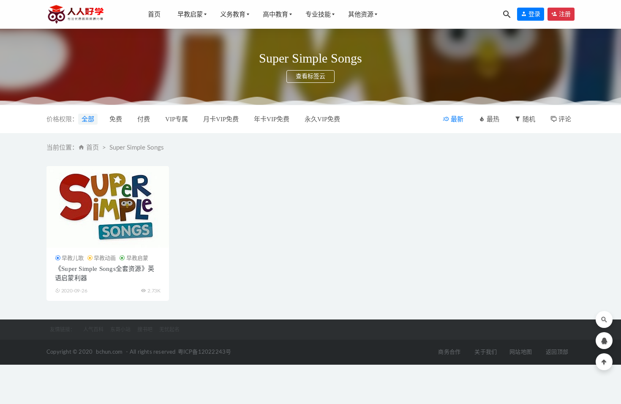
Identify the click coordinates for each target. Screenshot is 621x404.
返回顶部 (557, 352)
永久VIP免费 (322, 119)
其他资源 (360, 14)
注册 (564, 14)
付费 (143, 119)
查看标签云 (310, 76)
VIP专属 (176, 119)
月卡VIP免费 (221, 119)
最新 (456, 119)
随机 (528, 119)
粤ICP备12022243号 (205, 352)
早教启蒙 (190, 14)
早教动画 (105, 258)
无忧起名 (169, 330)
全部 (88, 119)
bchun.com (109, 352)
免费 (115, 119)
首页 (154, 14)
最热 (492, 119)
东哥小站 (120, 330)
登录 (533, 14)
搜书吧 (145, 330)
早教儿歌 (73, 258)
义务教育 (232, 14)
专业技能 (318, 14)
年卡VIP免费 (271, 119)
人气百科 (93, 330)
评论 (564, 119)
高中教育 (275, 14)
